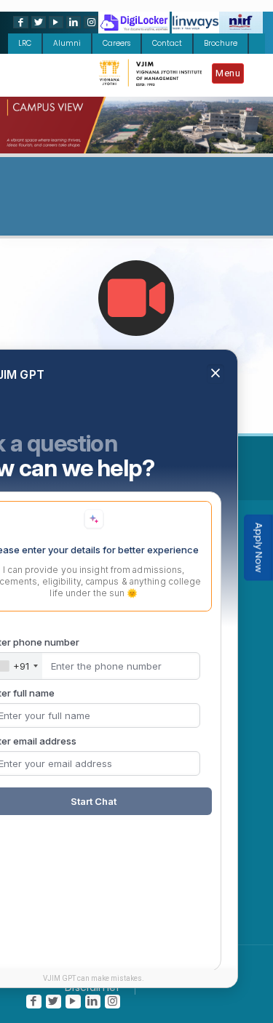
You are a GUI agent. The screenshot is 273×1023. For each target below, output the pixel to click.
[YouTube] (54, 22)
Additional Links (132, 467)
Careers (116, 43)
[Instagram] (89, 22)
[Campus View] (136, 298)
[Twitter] (37, 22)
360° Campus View (136, 368)
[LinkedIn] (72, 22)
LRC (24, 43)
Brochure (220, 43)
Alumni (67, 43)
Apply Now (259, 548)
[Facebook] (19, 22)
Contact (167, 43)
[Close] (215, 500)
